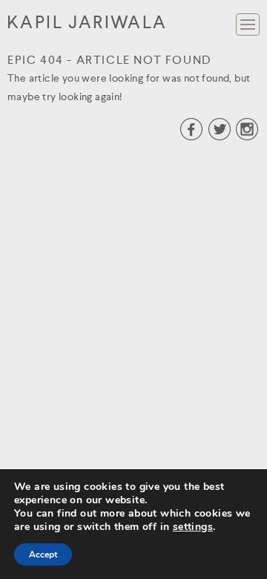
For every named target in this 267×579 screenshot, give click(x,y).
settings (193, 527)
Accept (43, 554)
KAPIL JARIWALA (87, 24)
